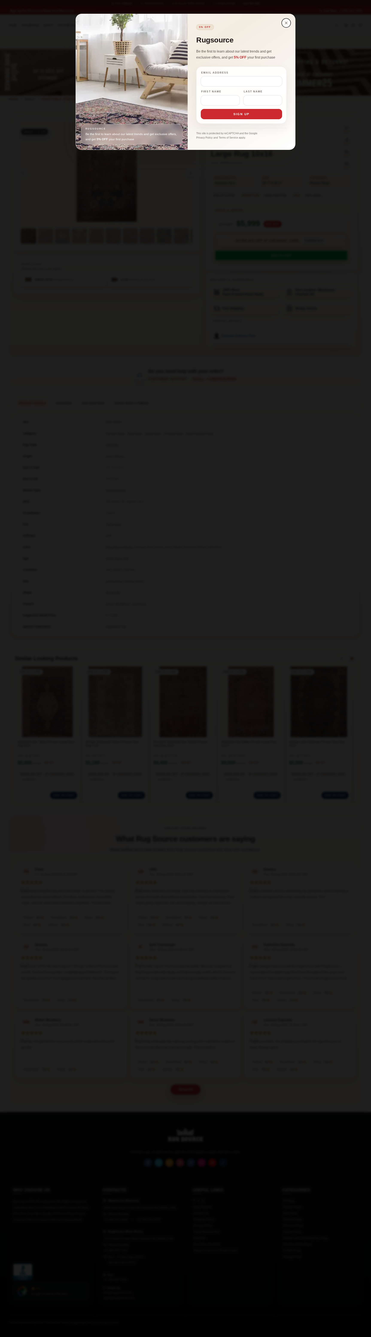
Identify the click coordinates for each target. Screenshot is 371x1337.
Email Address (214, 72)
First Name (211, 91)
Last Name (253, 91)
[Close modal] (286, 23)
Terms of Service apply (232, 137)
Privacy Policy (204, 137)
